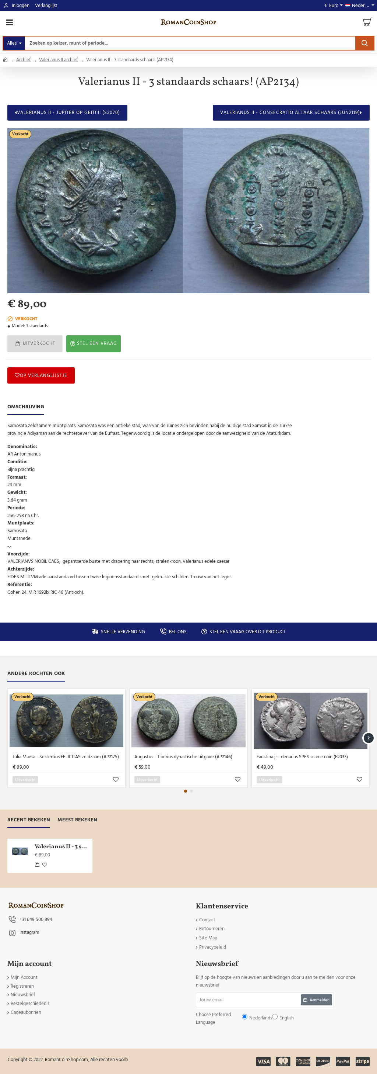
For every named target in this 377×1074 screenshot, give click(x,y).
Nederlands (192, 542)
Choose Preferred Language (150, 542)
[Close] (251, 483)
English (211, 542)
